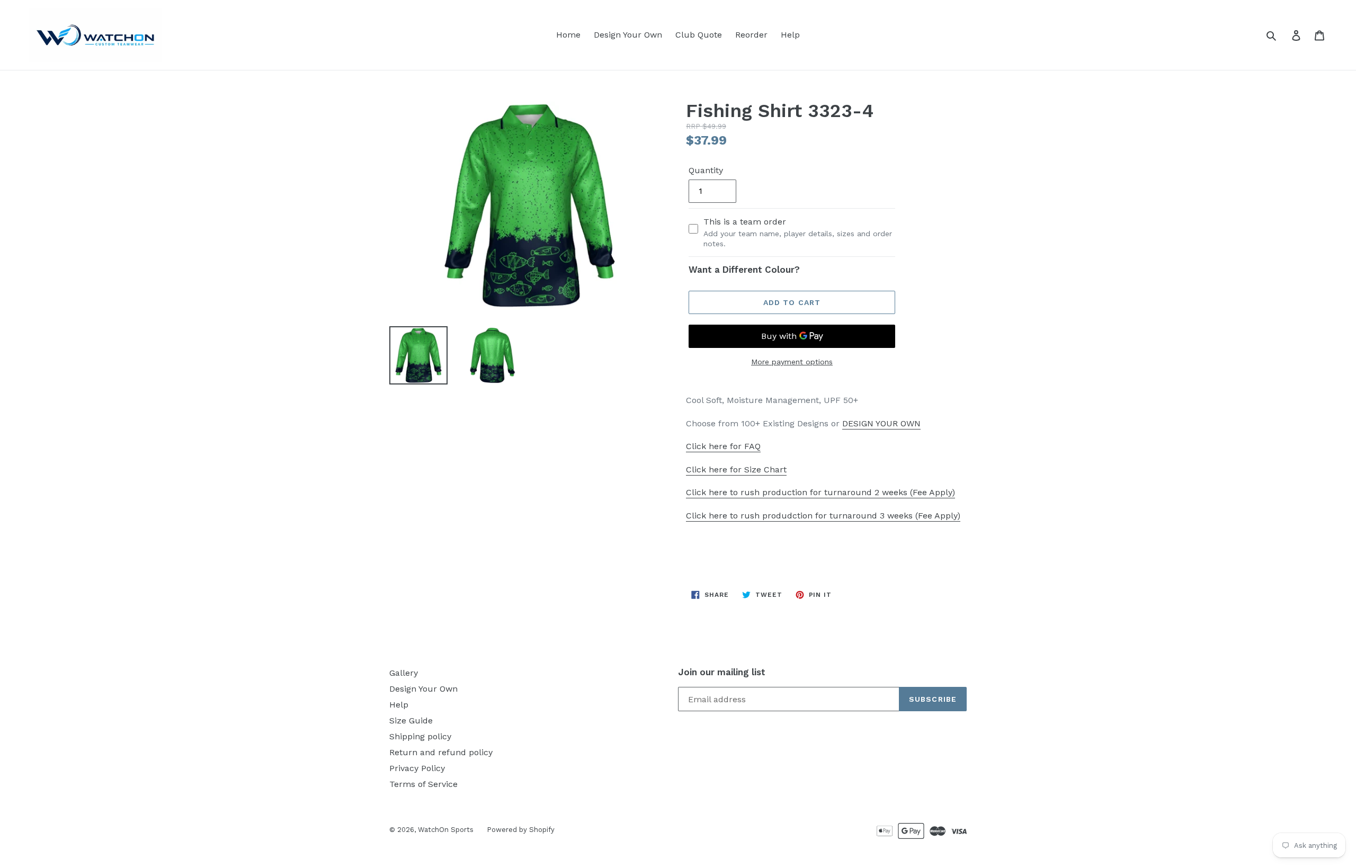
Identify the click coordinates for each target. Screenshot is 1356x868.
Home (568, 35)
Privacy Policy (417, 768)
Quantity (706, 170)
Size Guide (411, 720)
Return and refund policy (441, 752)
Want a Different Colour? (744, 269)
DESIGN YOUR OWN (881, 423)
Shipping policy (420, 736)
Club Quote (698, 35)
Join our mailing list (721, 672)
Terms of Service (423, 784)
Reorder (751, 35)
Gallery (403, 673)
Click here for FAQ (723, 446)
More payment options (792, 361)
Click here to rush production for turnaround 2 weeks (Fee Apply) (820, 492)
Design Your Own (628, 35)
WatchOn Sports (446, 830)
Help (790, 35)
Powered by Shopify (521, 830)
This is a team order (797, 232)
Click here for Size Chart (736, 469)
